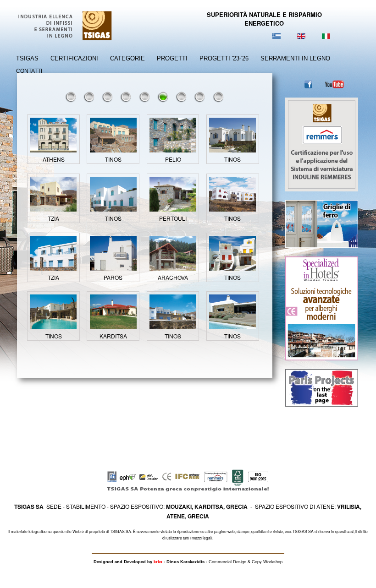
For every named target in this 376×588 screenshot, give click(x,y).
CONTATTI (29, 71)
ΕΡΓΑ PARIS (219, 96)
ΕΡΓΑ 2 (89, 96)
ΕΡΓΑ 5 (145, 96)
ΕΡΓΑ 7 (181, 96)
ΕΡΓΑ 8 (200, 96)
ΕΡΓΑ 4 (126, 96)
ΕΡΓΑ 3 (108, 96)
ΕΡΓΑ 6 (163, 96)
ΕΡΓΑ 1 (71, 96)
